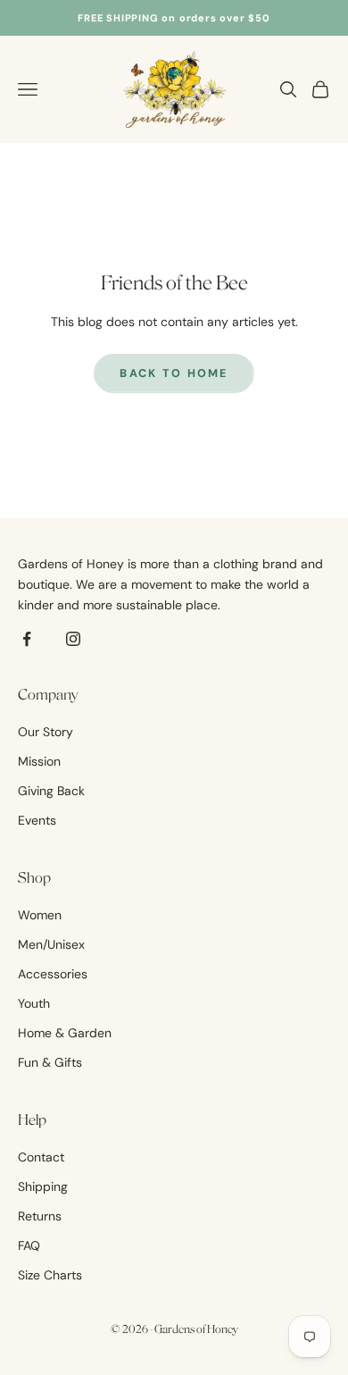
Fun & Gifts (50, 1062)
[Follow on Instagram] (73, 639)
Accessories (52, 974)
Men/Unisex (51, 944)
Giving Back (51, 791)
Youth (34, 1003)
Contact (41, 1157)
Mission (39, 761)
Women (40, 915)
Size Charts (50, 1275)
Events (37, 820)
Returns (40, 1216)
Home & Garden (65, 1033)
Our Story (45, 732)
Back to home (174, 373)
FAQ (29, 1245)
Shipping (43, 1186)
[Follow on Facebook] (27, 639)
